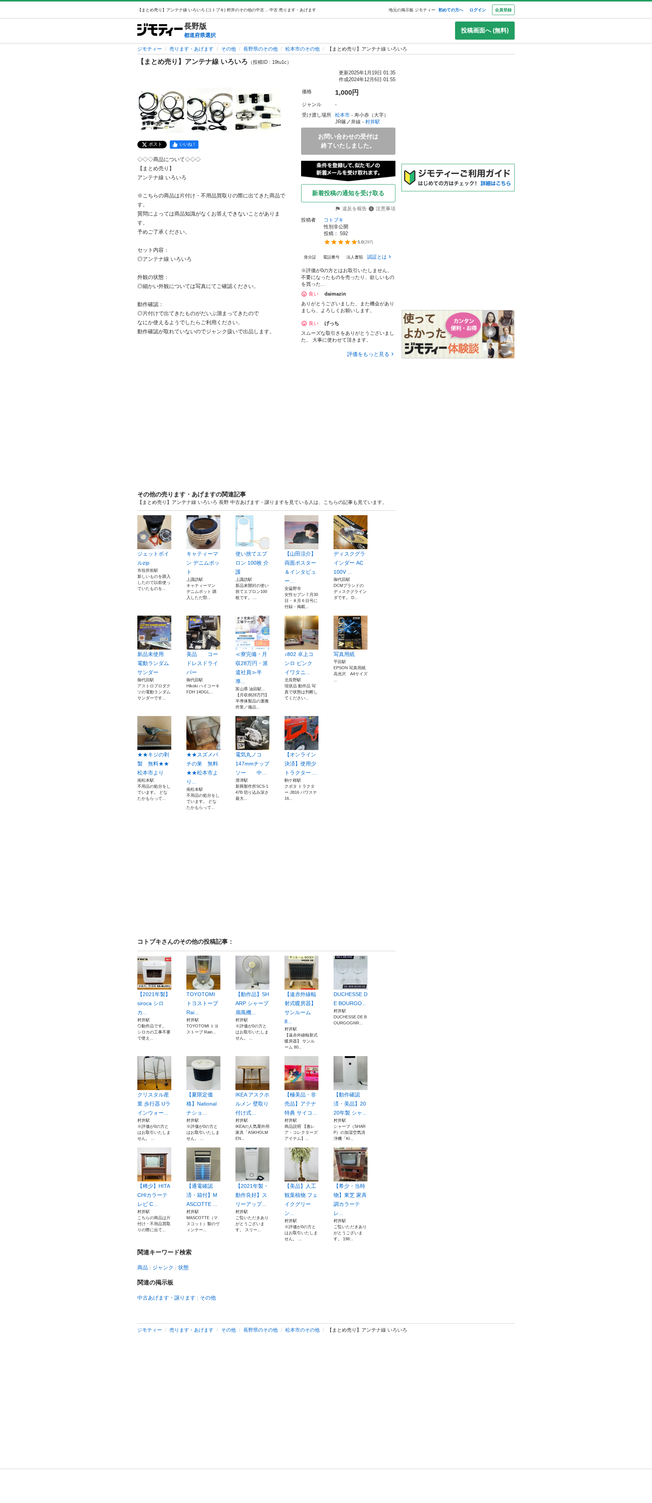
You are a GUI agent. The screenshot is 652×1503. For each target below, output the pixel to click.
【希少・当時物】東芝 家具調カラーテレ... (350, 1199)
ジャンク (163, 1267)
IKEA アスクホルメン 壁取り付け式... (252, 1104)
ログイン (477, 10)
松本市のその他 (302, 49)
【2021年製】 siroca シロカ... (154, 1003)
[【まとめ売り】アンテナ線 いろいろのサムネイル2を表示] (210, 110)
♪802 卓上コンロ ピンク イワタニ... (299, 663)
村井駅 (372, 122)
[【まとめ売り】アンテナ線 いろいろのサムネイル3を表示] (258, 110)
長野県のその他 (260, 49)
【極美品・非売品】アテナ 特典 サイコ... (300, 1104)
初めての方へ (450, 10)
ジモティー (149, 49)
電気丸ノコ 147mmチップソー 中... (252, 764)
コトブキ (333, 220)
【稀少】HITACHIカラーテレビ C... (153, 1195)
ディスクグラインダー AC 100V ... (349, 563)
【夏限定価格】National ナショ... (201, 1104)
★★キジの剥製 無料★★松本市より (153, 764)
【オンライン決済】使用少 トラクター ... (300, 764)
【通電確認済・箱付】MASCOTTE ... (201, 1195)
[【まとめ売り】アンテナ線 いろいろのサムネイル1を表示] (161, 110)
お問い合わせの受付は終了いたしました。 (348, 141)
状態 (183, 1267)
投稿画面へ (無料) (485, 30)
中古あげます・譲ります (166, 1298)
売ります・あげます (191, 49)
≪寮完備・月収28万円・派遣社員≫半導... (251, 667)
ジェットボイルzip (153, 558)
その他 (228, 49)
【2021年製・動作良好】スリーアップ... (252, 1195)
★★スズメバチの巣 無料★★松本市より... (202, 768)
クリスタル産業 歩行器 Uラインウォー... (154, 1104)
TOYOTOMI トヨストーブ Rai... (202, 1003)
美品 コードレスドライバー (202, 663)
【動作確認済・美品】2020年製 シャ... (350, 1104)
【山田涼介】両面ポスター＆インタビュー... (300, 567)
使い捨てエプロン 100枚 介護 (252, 563)
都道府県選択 (200, 35)
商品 (142, 1267)
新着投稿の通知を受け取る (348, 193)
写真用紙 (344, 654)
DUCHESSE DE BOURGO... (351, 998)
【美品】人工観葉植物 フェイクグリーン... (301, 1199)
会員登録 (503, 10)
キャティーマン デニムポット (203, 563)
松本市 (342, 115)
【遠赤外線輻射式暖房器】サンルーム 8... (300, 1007)
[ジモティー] (160, 30)
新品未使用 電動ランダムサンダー (153, 663)
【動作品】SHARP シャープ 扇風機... (252, 1003)
